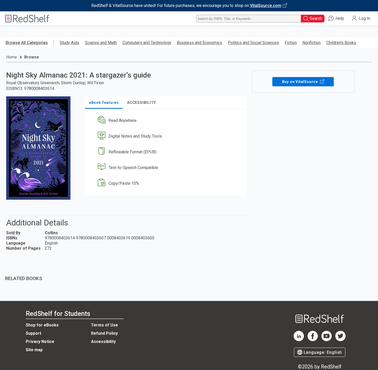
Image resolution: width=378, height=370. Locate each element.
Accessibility (103, 341)
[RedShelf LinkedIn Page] (299, 339)
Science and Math (101, 42)
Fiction (291, 42)
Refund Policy (104, 333)
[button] (167, 121)
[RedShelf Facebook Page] (313, 339)
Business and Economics (199, 42)
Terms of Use (104, 325)
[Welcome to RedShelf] (27, 18)
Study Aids (69, 42)
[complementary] (189, 274)
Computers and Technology (146, 42)
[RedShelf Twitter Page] (340, 339)
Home (11, 57)
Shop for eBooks (42, 325)
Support (33, 333)
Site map (34, 349)
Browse (31, 57)
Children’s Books (341, 42)
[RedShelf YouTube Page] (326, 339)
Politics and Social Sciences (253, 42)
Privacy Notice (40, 341)
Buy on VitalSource (300, 82)
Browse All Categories (27, 42)
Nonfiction (311, 42)
